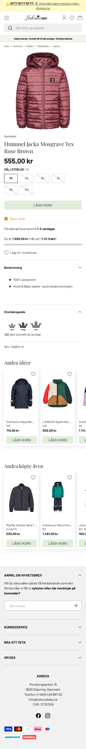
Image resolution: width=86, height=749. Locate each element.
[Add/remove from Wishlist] (33, 374)
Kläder (29, 46)
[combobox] (43, 28)
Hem (6, 46)
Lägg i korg (43, 205)
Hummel (17, 46)
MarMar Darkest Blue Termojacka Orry (29, 525)
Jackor (56, 46)
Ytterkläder (43, 46)
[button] (80, 18)
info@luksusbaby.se (43, 699)
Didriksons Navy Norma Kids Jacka (28, 422)
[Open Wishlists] (72, 17)
